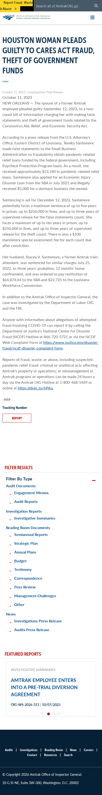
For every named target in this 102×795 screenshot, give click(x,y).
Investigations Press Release (38, 621)
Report (17, 418)
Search (68, 755)
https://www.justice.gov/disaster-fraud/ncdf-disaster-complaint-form (50, 345)
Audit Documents (21, 485)
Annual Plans (25, 552)
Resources (50, 755)
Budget (20, 560)
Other (19, 604)
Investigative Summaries (34, 518)
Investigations (28, 750)
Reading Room (54, 750)
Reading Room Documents (28, 527)
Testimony (23, 569)
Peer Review (25, 587)
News (11, 614)
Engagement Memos (31, 492)
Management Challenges (35, 595)
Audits (9, 750)
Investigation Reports (24, 511)
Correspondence (28, 578)
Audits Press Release (31, 629)
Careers (88, 750)
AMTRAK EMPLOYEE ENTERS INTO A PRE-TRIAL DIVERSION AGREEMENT (44, 687)
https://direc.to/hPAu (35, 388)
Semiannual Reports (31, 534)
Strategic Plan (26, 543)
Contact (32, 755)
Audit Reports (25, 501)
